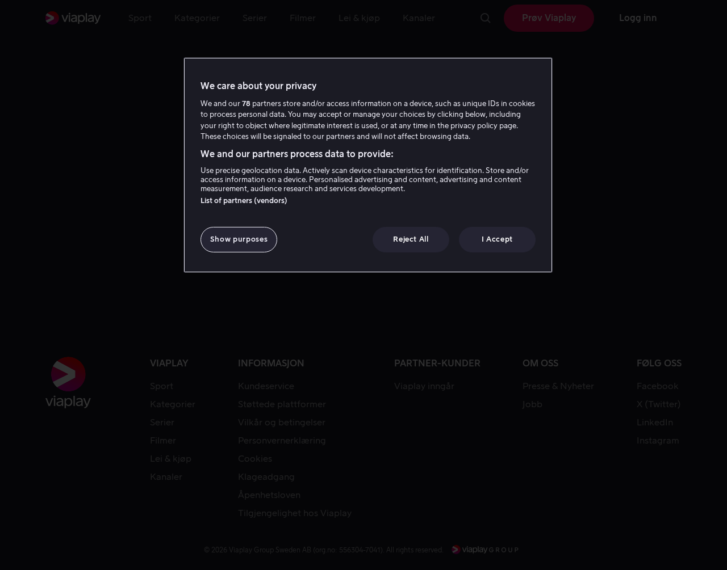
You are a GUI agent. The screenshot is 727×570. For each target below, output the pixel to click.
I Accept (497, 239)
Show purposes (239, 239)
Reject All (411, 239)
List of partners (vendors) (243, 200)
